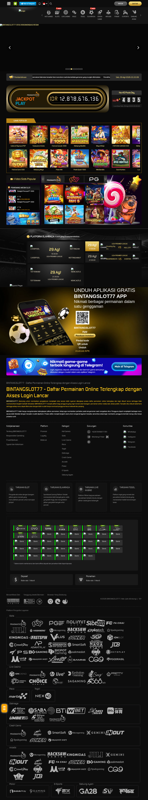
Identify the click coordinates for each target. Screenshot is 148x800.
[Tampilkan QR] (107, 437)
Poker (116, 16)
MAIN (20, 135)
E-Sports (125, 16)
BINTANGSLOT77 (12, 401)
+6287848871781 (99, 432)
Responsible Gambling (15, 435)
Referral (43, 440)
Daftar (135, 4)
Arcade (108, 16)
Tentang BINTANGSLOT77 (16, 431)
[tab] (54, 179)
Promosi (43, 431)
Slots (57, 16)
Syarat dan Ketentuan (14, 444)
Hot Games (49, 16)
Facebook (132, 447)
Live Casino (66, 16)
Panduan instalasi (85, 335)
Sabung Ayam (134, 17)
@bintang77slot (98, 437)
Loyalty (43, 435)
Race (74, 16)
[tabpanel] (74, 47)
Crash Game (99, 17)
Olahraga (91, 16)
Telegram (131, 442)
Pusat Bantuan (12, 440)
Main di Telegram (29, 4)
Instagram (132, 437)
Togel (83, 16)
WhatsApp (132, 432)
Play (20, 103)
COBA (55, 191)
